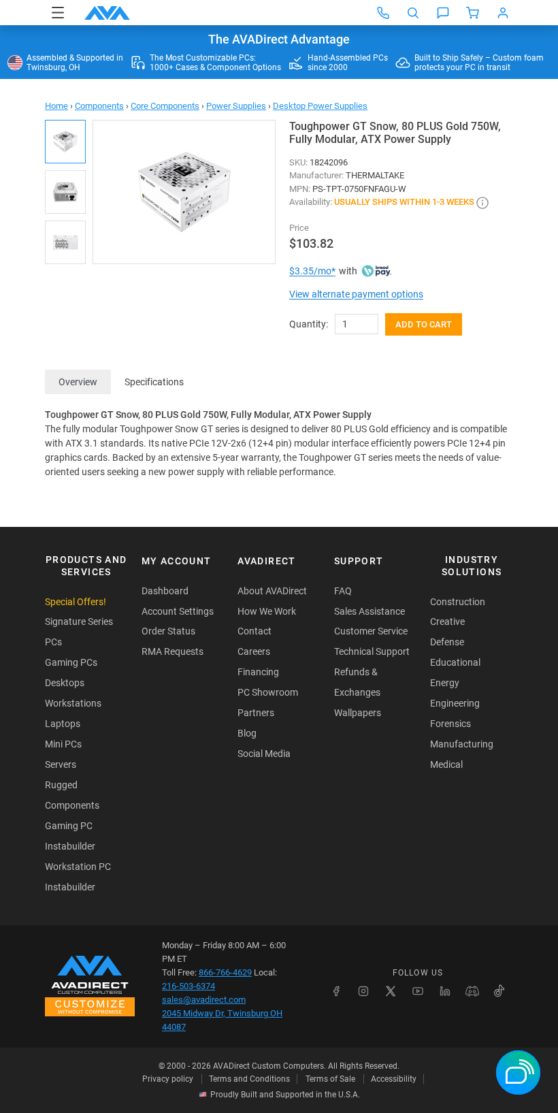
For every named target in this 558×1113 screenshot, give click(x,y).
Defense (447, 641)
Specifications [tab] (154, 381)
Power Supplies (236, 106)
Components (99, 106)
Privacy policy (167, 1079)
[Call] (383, 13)
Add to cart (423, 324)
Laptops (62, 723)
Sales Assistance (369, 611)
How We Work (266, 611)
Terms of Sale (330, 1079)
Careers (253, 651)
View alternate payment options (356, 294)
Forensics (450, 723)
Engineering (455, 703)
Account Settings (178, 611)
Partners (255, 712)
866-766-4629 (225, 972)
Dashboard (165, 590)
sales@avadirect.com (204, 1000)
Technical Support (372, 651)
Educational (455, 662)
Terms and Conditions (249, 1079)
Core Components (165, 106)
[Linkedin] (445, 991)
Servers (60, 764)
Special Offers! (75, 601)
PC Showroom (267, 692)
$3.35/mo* (312, 270)
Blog (247, 733)
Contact (254, 631)
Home (56, 106)
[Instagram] (363, 991)
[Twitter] (390, 991)
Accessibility (393, 1079)
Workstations (73, 703)
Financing (258, 671)
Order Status (168, 631)
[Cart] (473, 13)
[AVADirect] (107, 13)
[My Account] (503, 13)
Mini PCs (63, 744)
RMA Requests (172, 651)
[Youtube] (417, 991)
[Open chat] (443, 13)
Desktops (64, 682)
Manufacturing (461, 744)
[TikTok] (499, 991)
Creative (447, 621)
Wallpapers (357, 712)
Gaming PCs (71, 662)
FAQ (343, 590)
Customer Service (371, 631)
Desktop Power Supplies (320, 106)
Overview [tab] (78, 381)
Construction (457, 601)
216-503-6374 (188, 986)
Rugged (61, 784)
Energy (444, 682)
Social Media (264, 753)
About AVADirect (272, 590)
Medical (446, 764)
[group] (184, 191)
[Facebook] (336, 991)
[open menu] (58, 12)
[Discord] (472, 991)
